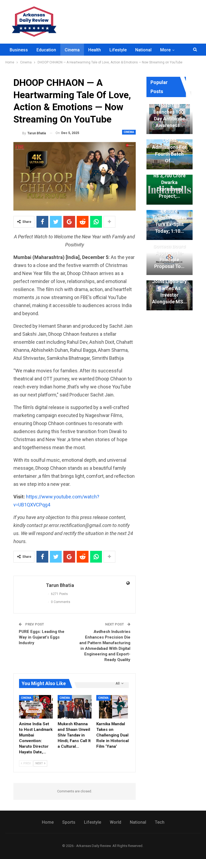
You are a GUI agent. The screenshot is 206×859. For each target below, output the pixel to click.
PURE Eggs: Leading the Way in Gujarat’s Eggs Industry (41, 637)
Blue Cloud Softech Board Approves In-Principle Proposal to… (169, 252)
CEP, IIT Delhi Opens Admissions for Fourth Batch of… (169, 147)
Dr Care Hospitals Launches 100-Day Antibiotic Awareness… (169, 112)
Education (46, 49)
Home (48, 822)
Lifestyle (118, 49)
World (115, 822)
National (143, 49)
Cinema (72, 49)
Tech (159, 822)
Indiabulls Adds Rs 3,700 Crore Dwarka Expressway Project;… (169, 182)
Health (94, 49)
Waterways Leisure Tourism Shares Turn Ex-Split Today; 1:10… (169, 217)
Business (19, 49)
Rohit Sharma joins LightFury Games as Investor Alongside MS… (169, 288)
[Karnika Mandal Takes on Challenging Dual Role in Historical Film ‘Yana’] (113, 707)
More (165, 49)
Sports (68, 822)
